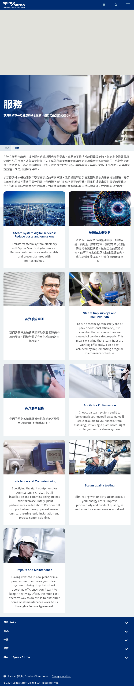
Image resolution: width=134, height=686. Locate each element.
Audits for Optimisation (100, 405)
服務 (6, 648)
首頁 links (9, 622)
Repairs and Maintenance (34, 570)
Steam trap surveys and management (99, 315)
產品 (6, 631)
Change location (61, 676)
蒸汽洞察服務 (34, 408)
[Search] (116, 5)
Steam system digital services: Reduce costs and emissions (34, 235)
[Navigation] (128, 5)
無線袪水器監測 (100, 233)
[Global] (104, 5)
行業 (6, 639)
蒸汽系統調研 (34, 319)
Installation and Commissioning (34, 481)
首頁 (7, 147)
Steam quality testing (99, 485)
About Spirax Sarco (16, 657)
